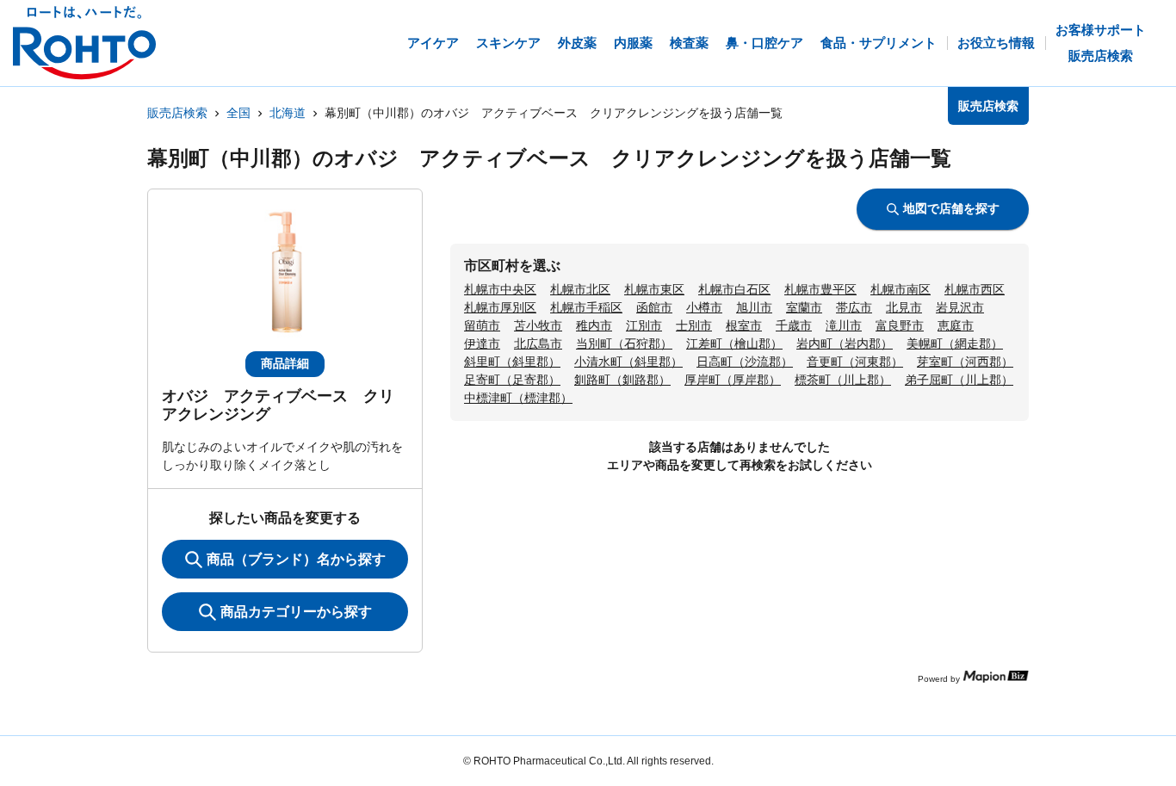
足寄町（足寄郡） (512, 380)
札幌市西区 (974, 289)
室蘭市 (804, 307)
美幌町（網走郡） (955, 343)
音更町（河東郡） (855, 361)
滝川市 (844, 325)
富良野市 (900, 325)
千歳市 (794, 325)
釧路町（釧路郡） (622, 380)
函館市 (654, 307)
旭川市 (754, 307)
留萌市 (482, 325)
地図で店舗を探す (951, 208)
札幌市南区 (900, 289)
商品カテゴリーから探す (296, 611)
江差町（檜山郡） (734, 343)
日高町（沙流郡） (744, 361)
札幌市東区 (654, 289)
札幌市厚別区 (500, 307)
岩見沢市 (960, 307)
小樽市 (704, 307)
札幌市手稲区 (586, 307)
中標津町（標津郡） (518, 398)
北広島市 (538, 343)
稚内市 (594, 325)
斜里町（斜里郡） (512, 361)
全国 (238, 113)
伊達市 (482, 343)
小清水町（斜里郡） (628, 361)
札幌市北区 (580, 289)
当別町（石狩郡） (624, 343)
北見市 (904, 307)
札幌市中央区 (500, 289)
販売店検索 (177, 113)
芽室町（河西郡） (965, 361)
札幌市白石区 (734, 289)
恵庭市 (956, 325)
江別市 (644, 325)
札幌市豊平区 (820, 289)
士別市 (694, 325)
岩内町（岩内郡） (844, 343)
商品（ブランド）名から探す (296, 559)
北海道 (287, 113)
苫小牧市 (538, 325)
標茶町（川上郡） (843, 380)
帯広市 (854, 307)
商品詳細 (285, 363)
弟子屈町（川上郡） (959, 380)
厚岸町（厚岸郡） (732, 380)
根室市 (744, 325)
